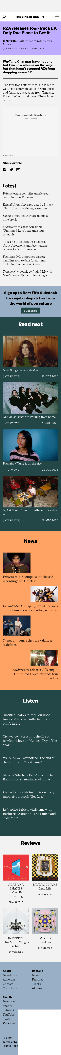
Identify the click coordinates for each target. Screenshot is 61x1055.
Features (37, 980)
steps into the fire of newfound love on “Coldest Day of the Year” (30, 741)
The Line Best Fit (30, 16)
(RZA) (42, 48)
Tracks (36, 984)
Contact (8, 984)
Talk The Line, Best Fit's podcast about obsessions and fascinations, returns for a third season (25, 246)
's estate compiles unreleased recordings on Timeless (26, 195)
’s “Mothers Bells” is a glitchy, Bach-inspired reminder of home (28, 777)
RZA (44, 68)
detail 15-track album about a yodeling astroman (28, 207)
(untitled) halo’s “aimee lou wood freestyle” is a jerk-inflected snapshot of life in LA (29, 719)
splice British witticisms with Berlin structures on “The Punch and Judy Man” (29, 814)
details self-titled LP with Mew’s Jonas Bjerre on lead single (27, 274)
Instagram (10, 1002)
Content (37, 971)
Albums (37, 988)
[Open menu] (57, 16)
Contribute (10, 988)
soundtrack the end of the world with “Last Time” (28, 760)
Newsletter (10, 975)
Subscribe (30, 310)
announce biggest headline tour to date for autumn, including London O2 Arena (25, 260)
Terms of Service (13, 1041)
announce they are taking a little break (25, 218)
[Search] (4, 16)
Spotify (7, 1006)
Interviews (11, 376)
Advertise (9, 980)
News (8, 48)
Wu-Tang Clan (13, 61)
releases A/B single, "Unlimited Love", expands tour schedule (23, 231)
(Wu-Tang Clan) (25, 48)
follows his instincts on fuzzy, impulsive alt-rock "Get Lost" (29, 794)
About (7, 971)
